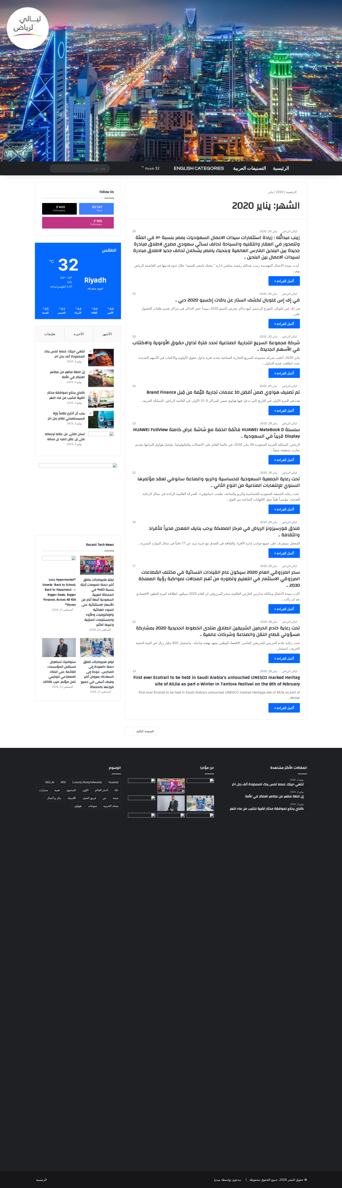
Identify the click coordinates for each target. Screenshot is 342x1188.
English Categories (199, 168)
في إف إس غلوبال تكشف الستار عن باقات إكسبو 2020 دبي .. (237, 300)
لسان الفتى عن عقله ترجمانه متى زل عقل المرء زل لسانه (65, 436)
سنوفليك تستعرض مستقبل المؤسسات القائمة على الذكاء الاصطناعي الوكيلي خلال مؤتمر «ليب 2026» (59, 672)
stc (116, 790)
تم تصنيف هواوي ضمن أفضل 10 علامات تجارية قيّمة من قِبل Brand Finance (223, 392)
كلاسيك (71, 798)
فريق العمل (89, 798)
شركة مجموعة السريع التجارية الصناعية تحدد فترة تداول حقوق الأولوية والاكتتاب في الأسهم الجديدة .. (216, 345)
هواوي (77, 806)
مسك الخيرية (110, 806)
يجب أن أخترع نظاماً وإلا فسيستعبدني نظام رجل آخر (66, 416)
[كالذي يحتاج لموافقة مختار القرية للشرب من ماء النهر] (101, 399)
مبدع (217, 1179)
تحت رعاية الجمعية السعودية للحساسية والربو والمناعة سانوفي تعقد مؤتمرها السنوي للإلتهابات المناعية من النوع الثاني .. (218, 482)
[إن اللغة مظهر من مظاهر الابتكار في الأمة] (101, 378)
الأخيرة (79, 334)
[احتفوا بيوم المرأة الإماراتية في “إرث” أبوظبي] (171, 820)
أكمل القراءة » (284, 281)
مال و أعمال (54, 798)
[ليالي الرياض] (171, 80)
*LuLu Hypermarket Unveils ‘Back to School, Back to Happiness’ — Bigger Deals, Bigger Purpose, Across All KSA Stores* (59, 592)
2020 (279, 192)
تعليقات (49, 334)
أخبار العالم (101, 790)
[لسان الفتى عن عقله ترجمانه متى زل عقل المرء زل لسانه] (101, 440)
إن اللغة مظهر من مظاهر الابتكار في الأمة (67, 374)
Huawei (113, 782)
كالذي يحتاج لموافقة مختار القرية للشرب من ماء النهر (66, 395)
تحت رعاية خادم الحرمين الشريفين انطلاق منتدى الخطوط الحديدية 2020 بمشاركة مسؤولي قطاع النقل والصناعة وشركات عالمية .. (218, 631)
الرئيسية (281, 168)
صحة (115, 798)
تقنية (57, 790)
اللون (85, 790)
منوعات (92, 806)
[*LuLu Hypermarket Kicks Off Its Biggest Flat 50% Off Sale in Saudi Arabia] (200, 786)
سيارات (43, 790)
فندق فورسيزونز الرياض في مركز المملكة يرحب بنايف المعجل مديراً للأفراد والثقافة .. (224, 531)
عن (104, 798)
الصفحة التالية (145, 731)
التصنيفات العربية (249, 168)
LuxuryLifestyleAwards (87, 782)
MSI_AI (49, 782)
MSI (63, 782)
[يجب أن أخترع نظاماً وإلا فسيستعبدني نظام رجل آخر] (101, 419)
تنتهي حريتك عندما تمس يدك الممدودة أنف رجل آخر (64, 354)
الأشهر (107, 334)
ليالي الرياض (289, 231)
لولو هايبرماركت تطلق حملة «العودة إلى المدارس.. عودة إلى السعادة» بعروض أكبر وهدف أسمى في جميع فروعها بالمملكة (97, 674)
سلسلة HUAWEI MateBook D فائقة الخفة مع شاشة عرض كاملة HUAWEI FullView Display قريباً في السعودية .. (216, 432)
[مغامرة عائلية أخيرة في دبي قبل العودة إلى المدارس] (200, 987)
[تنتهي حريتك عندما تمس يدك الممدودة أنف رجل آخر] (101, 357)
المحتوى (71, 790)
